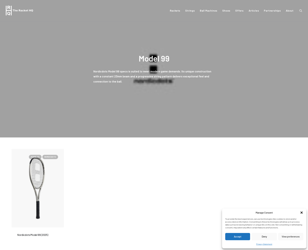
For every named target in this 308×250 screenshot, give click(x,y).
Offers (239, 10)
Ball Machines (208, 10)
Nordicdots (50, 157)
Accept (237, 236)
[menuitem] (175, 10)
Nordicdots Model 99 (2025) (32, 234)
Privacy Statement (264, 244)
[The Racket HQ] (19, 10)
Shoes (226, 10)
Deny (264, 236)
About (290, 10)
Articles (254, 10)
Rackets (175, 10)
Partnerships (272, 10)
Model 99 (35, 157)
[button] (301, 212)
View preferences (291, 236)
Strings (190, 10)
